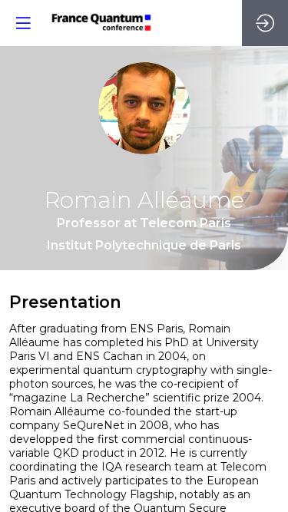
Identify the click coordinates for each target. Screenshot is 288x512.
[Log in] (265, 23)
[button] (23, 23)
